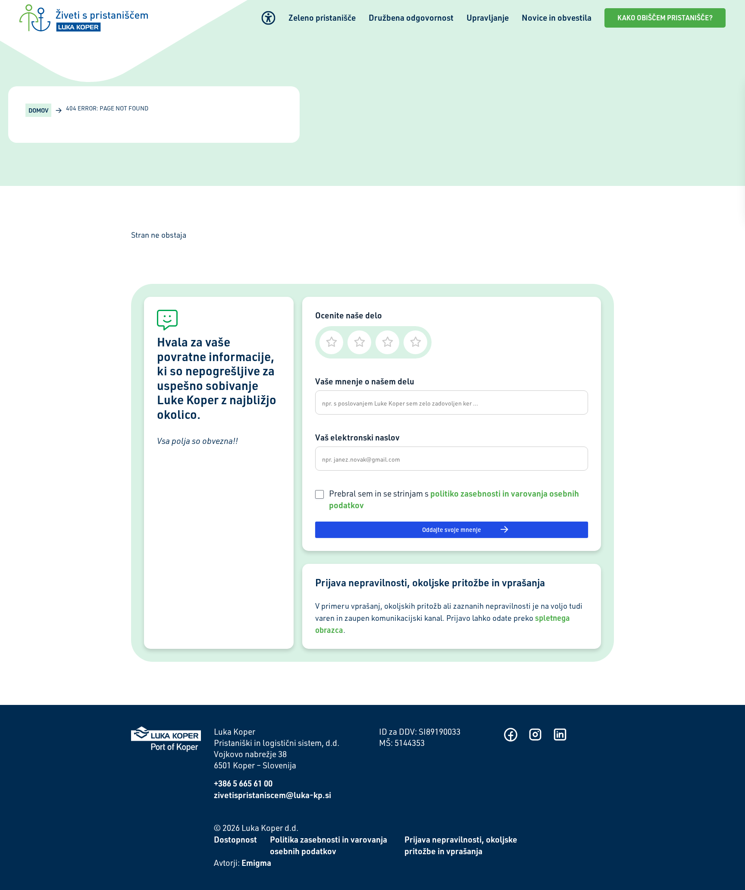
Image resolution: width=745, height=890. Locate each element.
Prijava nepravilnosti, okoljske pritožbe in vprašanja (460, 845)
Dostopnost (235, 839)
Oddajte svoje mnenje (451, 529)
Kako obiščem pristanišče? (665, 17)
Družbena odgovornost (411, 17)
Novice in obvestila (557, 17)
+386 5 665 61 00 (243, 783)
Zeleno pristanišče (322, 17)
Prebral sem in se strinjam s (454, 499)
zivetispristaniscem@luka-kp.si (272, 794)
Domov (38, 110)
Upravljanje (487, 17)
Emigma (256, 862)
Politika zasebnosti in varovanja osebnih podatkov (328, 845)
